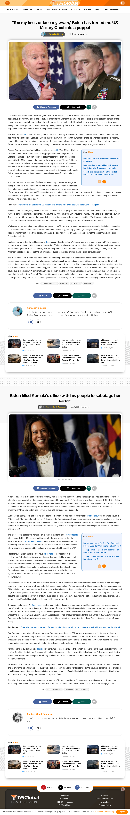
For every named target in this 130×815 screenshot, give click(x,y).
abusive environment (34, 541)
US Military (88, 283)
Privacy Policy (105, 805)
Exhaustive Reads (49, 283)
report (37, 605)
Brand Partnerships (104, 799)
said (56, 150)
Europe (87, 9)
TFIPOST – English (65, 802)
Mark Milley (75, 283)
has (24, 134)
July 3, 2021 (73, 34)
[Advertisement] (65, 381)
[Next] (104, 182)
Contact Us (65, 799)
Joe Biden (64, 283)
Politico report (71, 535)
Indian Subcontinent (57, 9)
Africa (98, 9)
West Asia (75, 9)
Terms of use (104, 802)
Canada (39, 9)
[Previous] (99, 182)
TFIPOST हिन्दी (64, 805)
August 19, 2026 (108, 365)
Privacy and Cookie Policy (104, 812)
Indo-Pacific (13, 9)
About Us (65, 795)
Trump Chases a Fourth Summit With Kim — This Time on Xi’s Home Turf (71, 358)
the (47, 242)
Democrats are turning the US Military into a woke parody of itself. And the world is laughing (58, 205)
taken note (48, 554)
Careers (104, 795)
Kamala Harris (82, 689)
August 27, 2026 (29, 350)
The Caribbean (112, 9)
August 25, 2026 (69, 350)
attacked (41, 649)
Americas (27, 9)
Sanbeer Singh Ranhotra (55, 407)
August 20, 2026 (69, 363)
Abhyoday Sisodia (56, 34)
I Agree (122, 812)
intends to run (93, 516)
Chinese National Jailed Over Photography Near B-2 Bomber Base (110, 342)
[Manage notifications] (123, 789)
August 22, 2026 (108, 348)
